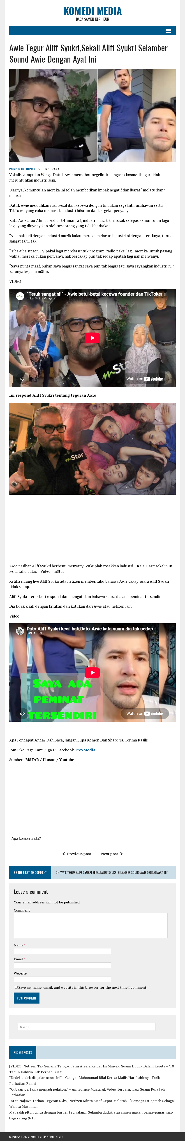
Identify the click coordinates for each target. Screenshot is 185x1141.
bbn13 (30, 169)
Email (18, 959)
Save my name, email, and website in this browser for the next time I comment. (82, 987)
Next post (109, 853)
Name (19, 945)
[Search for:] (86, 1026)
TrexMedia (85, 749)
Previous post (79, 853)
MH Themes (56, 1137)
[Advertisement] (92, 530)
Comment (22, 910)
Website (20, 973)
